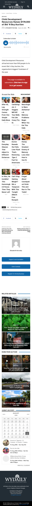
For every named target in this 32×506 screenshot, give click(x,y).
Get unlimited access (11, 2)
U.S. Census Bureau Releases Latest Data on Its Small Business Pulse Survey (16, 345)
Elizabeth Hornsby (11, 27)
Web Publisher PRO (24, 504)
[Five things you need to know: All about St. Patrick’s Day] (16, 323)
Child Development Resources (9, 209)
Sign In (23, 2)
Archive (15, 13)
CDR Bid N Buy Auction (16, 207)
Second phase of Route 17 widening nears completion (16, 387)
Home (3, 13)
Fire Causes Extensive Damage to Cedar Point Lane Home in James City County (16, 310)
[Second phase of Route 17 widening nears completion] (16, 381)
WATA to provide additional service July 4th (16, 404)
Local (16, 383)
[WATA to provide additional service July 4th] (16, 399)
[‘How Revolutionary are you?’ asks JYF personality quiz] (16, 363)
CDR (8, 207)
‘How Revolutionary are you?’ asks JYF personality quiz (16, 369)
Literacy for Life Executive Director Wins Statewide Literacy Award (7, 231)
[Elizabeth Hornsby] (3, 28)
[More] (26, 33)
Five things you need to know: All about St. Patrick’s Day (16, 328)
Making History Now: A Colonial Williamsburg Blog (23, 230)
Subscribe (8, 4)
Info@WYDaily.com (16, 495)
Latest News (9, 13)
